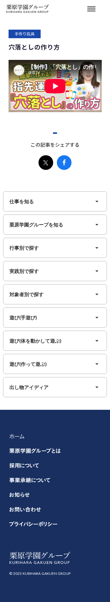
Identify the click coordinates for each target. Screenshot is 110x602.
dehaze (91, 9)
